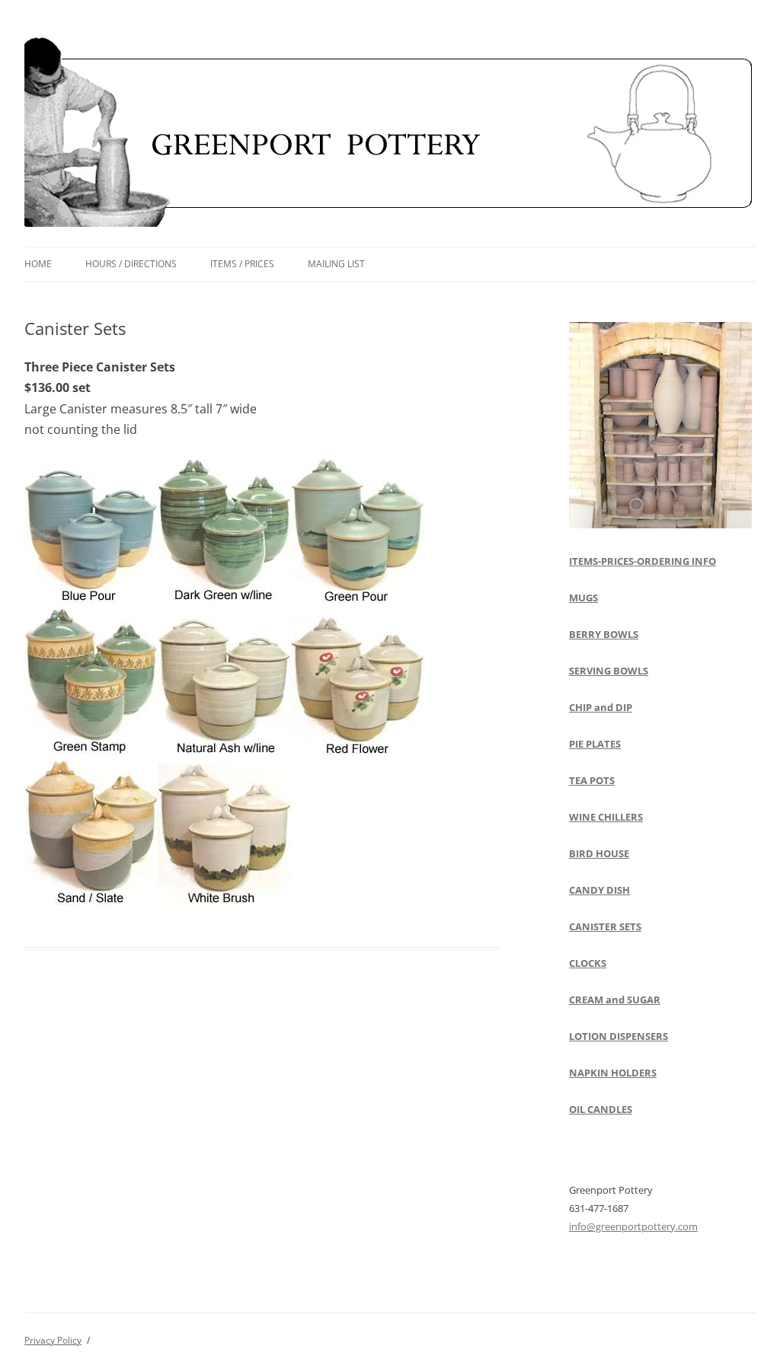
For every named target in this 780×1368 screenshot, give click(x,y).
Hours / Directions (131, 263)
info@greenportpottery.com (633, 1226)
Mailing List (336, 263)
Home (38, 263)
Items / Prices (242, 263)
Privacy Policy (53, 1340)
